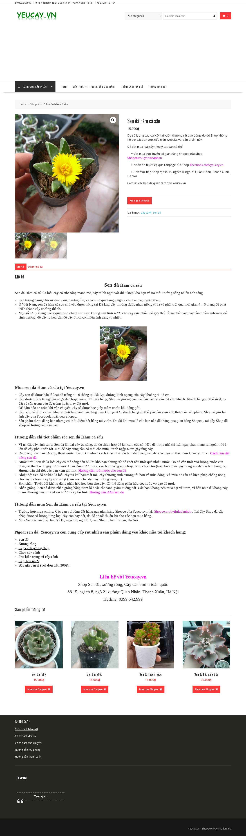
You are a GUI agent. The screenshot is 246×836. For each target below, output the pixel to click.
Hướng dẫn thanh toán (28, 756)
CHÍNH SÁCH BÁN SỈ (132, 87)
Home (64, 87)
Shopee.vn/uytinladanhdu (144, 158)
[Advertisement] (123, 54)
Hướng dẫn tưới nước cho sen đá (102, 470)
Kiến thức (78, 87)
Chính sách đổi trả (25, 736)
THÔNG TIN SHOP (157, 87)
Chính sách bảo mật (26, 729)
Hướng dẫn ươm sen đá (107, 492)
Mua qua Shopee (139, 200)
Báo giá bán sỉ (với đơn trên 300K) (44, 565)
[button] (113, 120)
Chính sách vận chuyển (28, 743)
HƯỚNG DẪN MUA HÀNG (102, 87)
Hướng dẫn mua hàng (27, 749)
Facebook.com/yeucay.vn (206, 165)
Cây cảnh (146, 212)
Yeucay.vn (40, 796)
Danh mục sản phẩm (35, 87)
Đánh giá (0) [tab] (35, 266)
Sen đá (157, 212)
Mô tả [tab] (20, 266)
